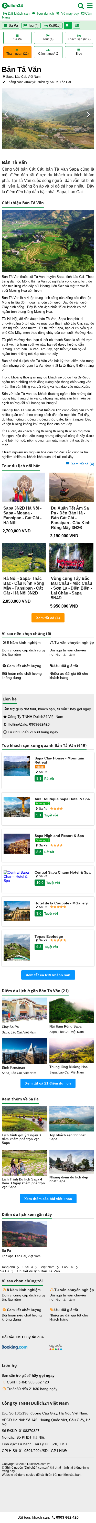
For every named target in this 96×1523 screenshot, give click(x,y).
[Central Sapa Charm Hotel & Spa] (17, 876)
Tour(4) (33, 25)
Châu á (28, 1267)
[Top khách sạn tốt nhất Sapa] (71, 1118)
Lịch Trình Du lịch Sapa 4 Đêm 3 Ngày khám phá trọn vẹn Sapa (23, 1183)
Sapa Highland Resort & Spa (59, 836)
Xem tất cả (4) (82, 464)
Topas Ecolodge (49, 936)
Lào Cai (67, 1267)
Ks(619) (54, 25)
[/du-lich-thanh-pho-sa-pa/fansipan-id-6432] (24, 1051)
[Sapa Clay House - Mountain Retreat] (17, 766)
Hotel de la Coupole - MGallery (61, 903)
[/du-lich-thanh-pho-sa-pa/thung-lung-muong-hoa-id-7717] (71, 1050)
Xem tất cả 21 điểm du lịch (48, 1083)
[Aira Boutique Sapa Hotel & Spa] (17, 807)
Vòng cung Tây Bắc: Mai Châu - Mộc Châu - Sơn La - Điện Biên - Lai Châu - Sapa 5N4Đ (71, 588)
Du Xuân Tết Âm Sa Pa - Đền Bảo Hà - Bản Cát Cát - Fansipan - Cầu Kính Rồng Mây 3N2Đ (71, 518)
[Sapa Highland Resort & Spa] (17, 844)
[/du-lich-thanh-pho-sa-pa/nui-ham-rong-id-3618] (71, 1010)
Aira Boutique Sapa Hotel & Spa (62, 799)
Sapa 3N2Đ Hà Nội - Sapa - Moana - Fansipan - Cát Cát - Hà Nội (22, 515)
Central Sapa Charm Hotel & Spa (63, 872)
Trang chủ (7, 1267)
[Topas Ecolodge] (17, 948)
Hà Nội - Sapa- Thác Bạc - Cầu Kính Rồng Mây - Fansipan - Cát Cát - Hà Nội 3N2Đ (23, 585)
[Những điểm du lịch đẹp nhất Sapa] (71, 1162)
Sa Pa (13, 25)
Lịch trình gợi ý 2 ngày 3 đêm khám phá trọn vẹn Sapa (21, 1139)
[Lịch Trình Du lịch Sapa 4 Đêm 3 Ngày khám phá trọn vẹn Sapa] (24, 1163)
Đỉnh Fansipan (13, 1067)
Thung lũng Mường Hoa (68, 1067)
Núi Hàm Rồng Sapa (65, 1026)
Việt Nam (48, 1267)
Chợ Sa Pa (10, 1027)
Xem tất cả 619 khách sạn (48, 975)
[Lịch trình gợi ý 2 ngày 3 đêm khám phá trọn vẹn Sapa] (24, 1118)
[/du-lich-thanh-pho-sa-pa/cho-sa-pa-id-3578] (24, 1010)
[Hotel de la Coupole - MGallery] (17, 911)
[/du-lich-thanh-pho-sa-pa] (24, 1234)
